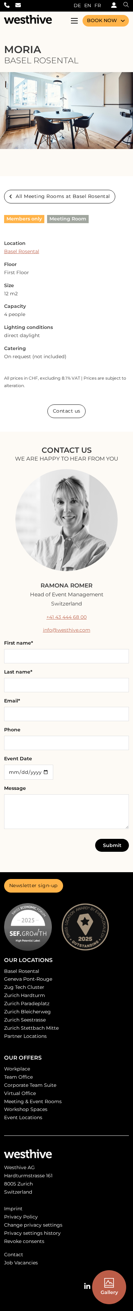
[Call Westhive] (10, 6)
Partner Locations (25, 1036)
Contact (13, 1254)
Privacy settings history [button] (32, 1233)
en (87, 5)
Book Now (102, 20)
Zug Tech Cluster (24, 987)
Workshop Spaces (25, 1109)
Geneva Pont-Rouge (28, 979)
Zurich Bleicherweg (27, 1012)
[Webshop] (112, 6)
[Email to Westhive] (21, 6)
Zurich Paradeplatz (26, 1003)
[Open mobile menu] (74, 20)
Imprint (13, 1209)
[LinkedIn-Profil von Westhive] (87, 1286)
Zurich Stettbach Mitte (31, 1028)
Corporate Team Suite (30, 1085)
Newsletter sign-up (33, 885)
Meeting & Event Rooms (33, 1101)
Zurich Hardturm (24, 995)
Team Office (18, 1077)
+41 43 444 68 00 (66, 617)
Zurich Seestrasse (25, 1020)
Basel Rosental (21, 251)
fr (97, 5)
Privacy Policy (21, 1217)
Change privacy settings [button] (33, 1225)
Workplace (17, 1069)
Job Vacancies (21, 1263)
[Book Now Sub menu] (122, 20)
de (77, 5)
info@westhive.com (66, 630)
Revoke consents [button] (24, 1241)
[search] (123, 6)
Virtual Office (20, 1093)
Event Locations (23, 1117)
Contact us (66, 411)
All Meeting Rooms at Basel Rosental (63, 196)
